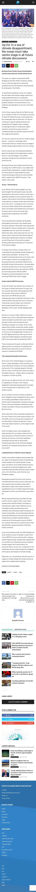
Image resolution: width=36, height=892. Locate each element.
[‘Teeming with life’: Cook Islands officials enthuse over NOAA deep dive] (6, 665)
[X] (8, 65)
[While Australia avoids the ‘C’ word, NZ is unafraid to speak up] (6, 674)
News (3, 811)
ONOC (4, 874)
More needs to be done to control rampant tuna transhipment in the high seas (10, 597)
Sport (3, 820)
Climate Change (19, 6)
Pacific (20, 572)
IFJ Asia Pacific (6, 880)
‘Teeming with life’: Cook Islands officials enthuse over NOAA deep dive (22, 665)
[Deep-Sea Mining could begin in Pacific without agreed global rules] (5, 753)
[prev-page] (3, 690)
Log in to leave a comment (18, 702)
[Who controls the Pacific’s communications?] (6, 656)
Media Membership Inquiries (11, 793)
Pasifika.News (6, 822)
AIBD (3, 885)
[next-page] (6, 690)
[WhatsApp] (16, 65)
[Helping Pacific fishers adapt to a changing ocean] (6, 636)
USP (3, 868)
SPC (3, 871)
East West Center (7, 850)
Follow (31, 719)
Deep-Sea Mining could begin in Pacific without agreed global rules (22, 753)
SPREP (4, 852)
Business (4, 817)
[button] (3, 2)
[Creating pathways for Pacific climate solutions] (6, 683)
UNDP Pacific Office (8, 839)
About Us (4, 795)
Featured (4, 639)
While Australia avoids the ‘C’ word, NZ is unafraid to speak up (22, 674)
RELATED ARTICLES (7, 629)
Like (32, 715)
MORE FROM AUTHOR (20, 629)
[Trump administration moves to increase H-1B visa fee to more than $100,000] (5, 773)
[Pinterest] (12, 65)
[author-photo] (18, 618)
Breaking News (14, 757)
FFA (3, 866)
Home (3, 6)
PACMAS (4, 855)
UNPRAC (4, 836)
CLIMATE (9, 572)
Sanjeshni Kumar (8, 61)
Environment (10, 6)
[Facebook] (4, 65)
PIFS (3, 833)
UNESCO (4, 877)
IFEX (3, 847)
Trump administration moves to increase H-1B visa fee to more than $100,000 (22, 773)
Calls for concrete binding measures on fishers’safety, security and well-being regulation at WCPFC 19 (26, 598)
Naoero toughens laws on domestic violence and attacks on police (22, 763)
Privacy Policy (6, 798)
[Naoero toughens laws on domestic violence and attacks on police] (5, 763)
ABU (3, 882)
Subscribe (30, 723)
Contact (4, 790)
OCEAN (15, 572)
